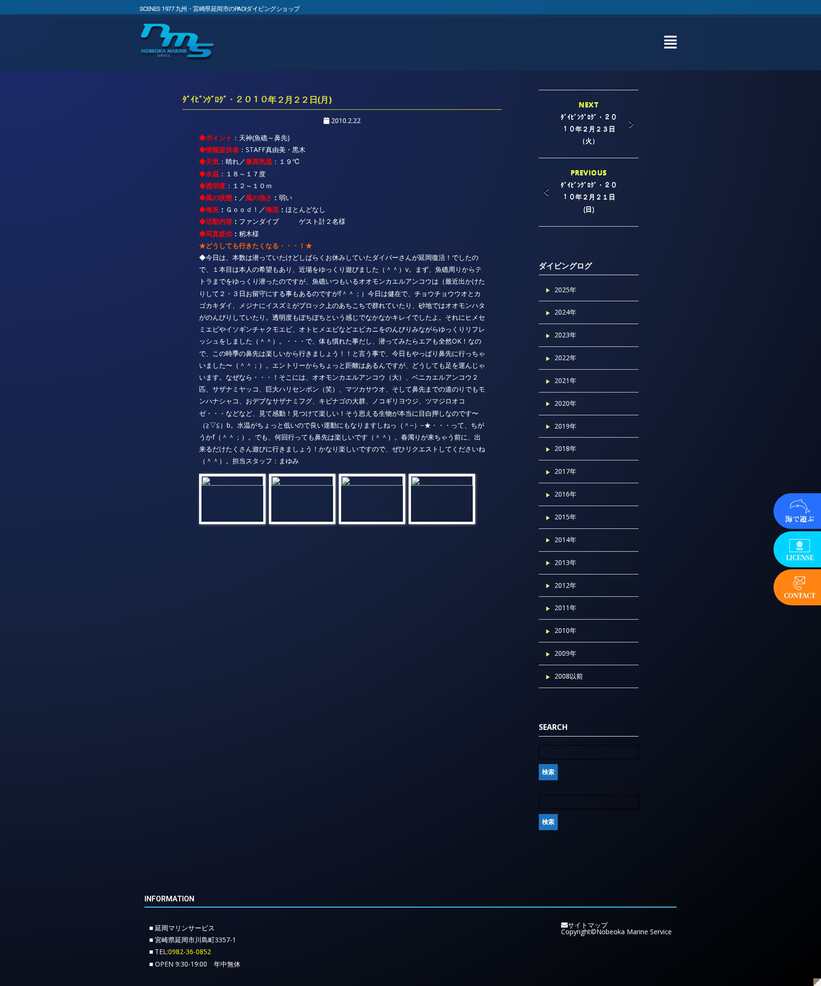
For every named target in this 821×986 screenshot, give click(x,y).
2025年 (565, 289)
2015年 (565, 516)
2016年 (565, 493)
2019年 (565, 426)
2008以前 (568, 675)
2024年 (565, 311)
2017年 (565, 471)
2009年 (565, 653)
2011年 (565, 607)
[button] (670, 42)
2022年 (565, 357)
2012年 (565, 585)
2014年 (565, 539)
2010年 (565, 630)
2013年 (565, 562)
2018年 (565, 448)
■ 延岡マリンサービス (182, 927)
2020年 (565, 403)
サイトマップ (588, 924)
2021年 (565, 380)
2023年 (565, 334)
